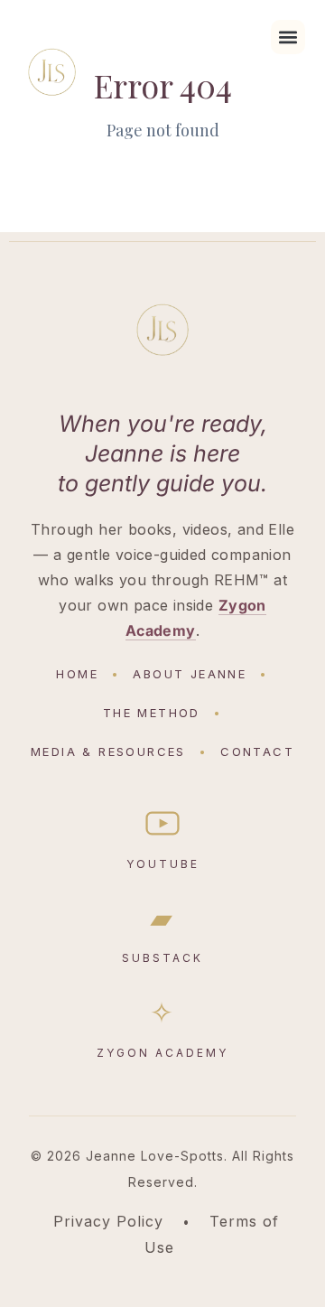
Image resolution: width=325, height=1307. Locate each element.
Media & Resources (108, 751)
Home (77, 674)
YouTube (163, 864)
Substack (162, 933)
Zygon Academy (162, 1028)
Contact (257, 751)
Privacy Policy (108, 1221)
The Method (151, 712)
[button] (288, 37)
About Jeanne (189, 674)
